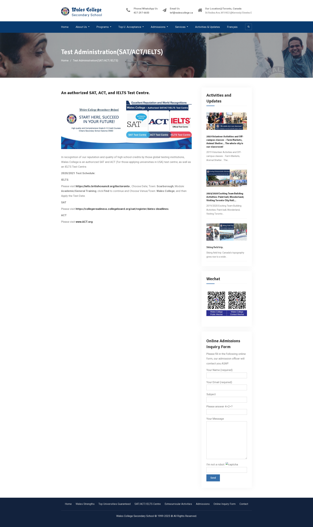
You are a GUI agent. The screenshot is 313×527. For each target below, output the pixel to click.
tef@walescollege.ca (181, 13)
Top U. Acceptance (129, 27)
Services (180, 27)
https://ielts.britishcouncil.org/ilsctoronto (103, 186)
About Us (81, 27)
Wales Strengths (85, 503)
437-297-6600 (141, 13)
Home (64, 27)
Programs (103, 27)
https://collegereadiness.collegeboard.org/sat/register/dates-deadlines (122, 208)
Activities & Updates (207, 27)
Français (232, 27)
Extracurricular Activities (178, 503)
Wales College (87, 9)
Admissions (158, 27)
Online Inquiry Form (225, 503)
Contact (243, 503)
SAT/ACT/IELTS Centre (147, 503)
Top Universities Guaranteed (114, 503)
